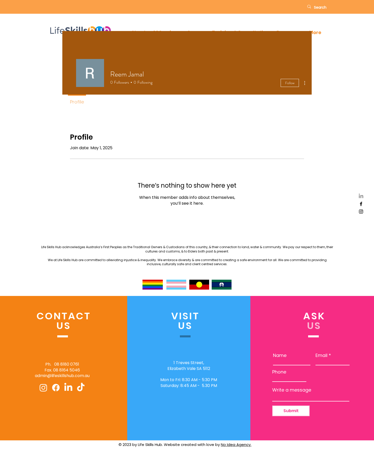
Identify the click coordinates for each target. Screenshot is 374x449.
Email (321, 355)
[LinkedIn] (361, 196)
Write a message (291, 390)
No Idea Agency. (236, 444)
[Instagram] (361, 211)
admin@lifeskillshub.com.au (62, 376)
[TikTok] (81, 388)
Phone (279, 372)
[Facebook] (361, 204)
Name (279, 355)
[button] (315, 32)
